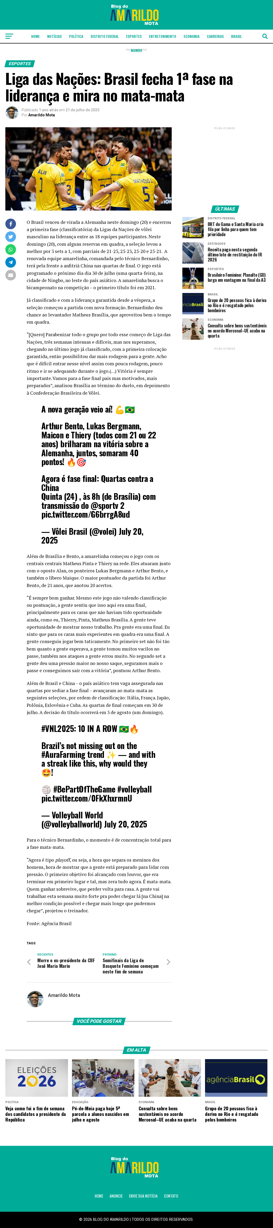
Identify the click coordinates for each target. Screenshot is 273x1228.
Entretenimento (162, 36)
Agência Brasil (56, 923)
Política (76, 36)
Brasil (236, 36)
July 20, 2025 (125, 824)
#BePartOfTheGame (84, 789)
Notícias (54, 36)
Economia (191, 36)
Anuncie (116, 1196)
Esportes (134, 36)
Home (35, 36)
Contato (171, 1196)
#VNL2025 (57, 728)
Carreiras (215, 36)
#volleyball (134, 789)
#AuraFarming (63, 754)
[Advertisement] (225, 164)
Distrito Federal (105, 36)
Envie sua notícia (143, 1196)
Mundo (136, 50)
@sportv (104, 505)
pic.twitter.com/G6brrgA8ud (85, 514)
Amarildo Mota (41, 115)
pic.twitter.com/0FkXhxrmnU (86, 798)
